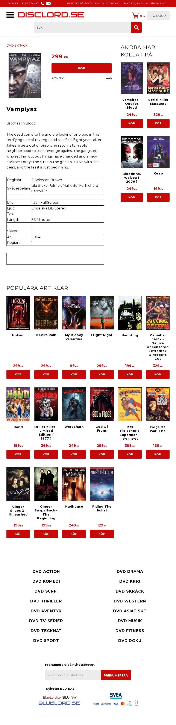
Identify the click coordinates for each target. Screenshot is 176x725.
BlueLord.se (52, 697)
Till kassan (158, 15)
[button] (10, 15)
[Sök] (136, 27)
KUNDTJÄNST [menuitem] (30, 3)
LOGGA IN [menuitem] (12, 3)
